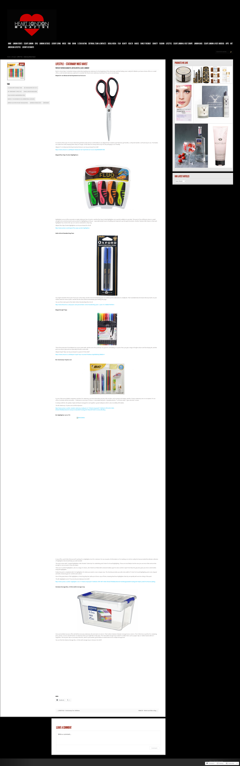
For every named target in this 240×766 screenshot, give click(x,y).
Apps (227, 43)
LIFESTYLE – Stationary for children (68, 710)
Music (64, 43)
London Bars (198, 43)
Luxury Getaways (28, 47)
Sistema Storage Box (35, 102)
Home (9, 43)
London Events (17, 43)
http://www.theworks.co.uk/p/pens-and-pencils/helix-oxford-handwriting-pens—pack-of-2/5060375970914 (85, 304)
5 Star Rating (82, 43)
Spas (36, 43)
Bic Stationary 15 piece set (15, 91)
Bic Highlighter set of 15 (30, 87)
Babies (136, 43)
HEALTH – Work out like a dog (148, 710)
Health (130, 43)
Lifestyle (169, 43)
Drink (74, 43)
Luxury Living (56, 43)
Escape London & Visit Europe (183, 43)
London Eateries (44, 43)
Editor (62, 68)
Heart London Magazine (30, 91)
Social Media (112, 43)
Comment (154, 748)
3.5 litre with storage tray (15, 87)
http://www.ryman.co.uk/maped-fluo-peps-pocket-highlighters (73, 228)
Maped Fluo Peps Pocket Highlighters (18, 102)
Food (69, 43)
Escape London (28, 43)
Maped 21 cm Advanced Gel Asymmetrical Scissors (21, 99)
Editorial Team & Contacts (97, 43)
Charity (155, 43)
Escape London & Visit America (214, 43)
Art (231, 43)
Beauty (124, 43)
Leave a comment (85, 68)
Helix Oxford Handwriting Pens (16, 95)
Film (119, 43)
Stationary (46, 102)
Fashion (161, 43)
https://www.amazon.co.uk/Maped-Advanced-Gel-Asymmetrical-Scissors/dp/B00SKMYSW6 (80, 149)
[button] (183, 75)
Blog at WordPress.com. (216, 761)
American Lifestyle (14, 47)
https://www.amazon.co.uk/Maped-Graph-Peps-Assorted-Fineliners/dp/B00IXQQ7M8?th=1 (80, 354)
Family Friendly (145, 43)
